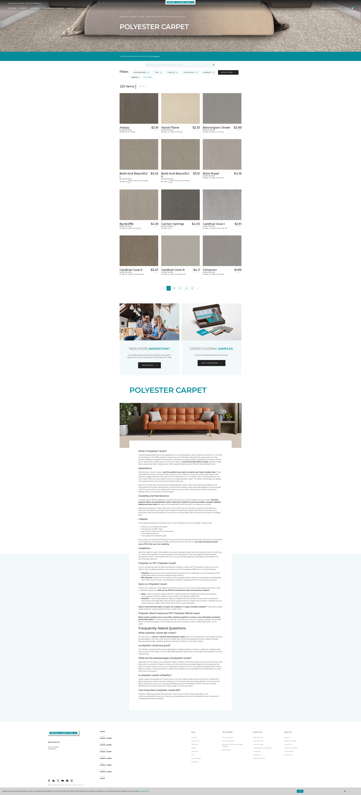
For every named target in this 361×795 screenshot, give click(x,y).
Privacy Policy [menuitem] (289, 751)
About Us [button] (70, 8)
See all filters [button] (227, 72)
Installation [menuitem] (257, 755)
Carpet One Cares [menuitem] (290, 741)
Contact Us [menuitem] (288, 744)
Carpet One (123, 17)
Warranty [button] (207, 72)
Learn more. (144, 791)
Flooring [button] (12, 8)
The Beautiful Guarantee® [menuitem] (262, 748)
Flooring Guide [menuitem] (258, 744)
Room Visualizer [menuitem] (227, 737)
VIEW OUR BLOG (147, 365)
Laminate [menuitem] (194, 751)
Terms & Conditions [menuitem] (291, 748)
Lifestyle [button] (171, 72)
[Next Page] (198, 288)
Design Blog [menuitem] (226, 750)
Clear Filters (147, 77)
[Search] (213, 64)
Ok (300, 791)
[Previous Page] (163, 288)
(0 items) (352, 8)
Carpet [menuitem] (193, 748)
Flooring (133, 17)
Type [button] (157, 72)
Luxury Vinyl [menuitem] (195, 741)
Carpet (141, 17)
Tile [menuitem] (192, 755)
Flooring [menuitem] (194, 737)
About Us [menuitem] (287, 737)
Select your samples (209, 363)
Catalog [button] (23, 8)
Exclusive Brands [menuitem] (259, 758)
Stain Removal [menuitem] (258, 737)
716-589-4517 (37, 3)
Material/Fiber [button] (140, 72)
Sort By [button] (142, 86)
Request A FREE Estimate (331, 8)
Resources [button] (35, 8)
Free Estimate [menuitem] (196, 758)
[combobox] (179, 64)
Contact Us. (156, 56)
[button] (345, 8)
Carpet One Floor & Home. (62, 785)
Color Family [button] (189, 72)
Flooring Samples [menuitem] (228, 741)
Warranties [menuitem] (257, 751)
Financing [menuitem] (194, 762)
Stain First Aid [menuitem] (258, 741)
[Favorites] (349, 8)
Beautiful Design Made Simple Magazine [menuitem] (232, 745)
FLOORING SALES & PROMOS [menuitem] (53, 8)
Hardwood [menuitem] (194, 744)
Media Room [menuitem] (288, 755)
